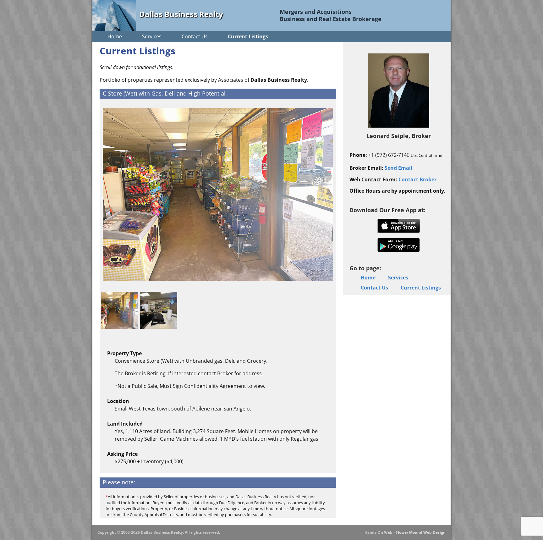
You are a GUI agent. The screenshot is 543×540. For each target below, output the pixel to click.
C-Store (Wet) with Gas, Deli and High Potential (164, 93)
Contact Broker (417, 179)
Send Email (398, 167)
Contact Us (195, 36)
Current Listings (248, 36)
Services (152, 36)
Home (114, 36)
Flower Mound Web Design (421, 532)
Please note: (119, 482)
